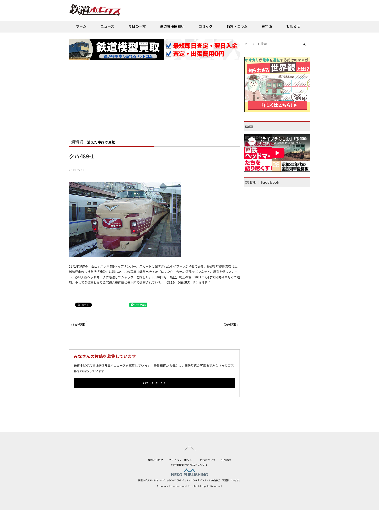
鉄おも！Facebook (262, 182)
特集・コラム (237, 26)
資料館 (267, 26)
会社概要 (226, 460)
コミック (205, 26)
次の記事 (230, 324)
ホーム (81, 26)
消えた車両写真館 (101, 142)
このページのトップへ (189, 447)
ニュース (107, 26)
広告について (208, 460)
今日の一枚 (137, 26)
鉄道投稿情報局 (172, 26)
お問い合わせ (155, 460)
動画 (249, 126)
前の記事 (79, 324)
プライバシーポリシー (181, 460)
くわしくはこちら (154, 383)
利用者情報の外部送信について (189, 464)
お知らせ (293, 26)
